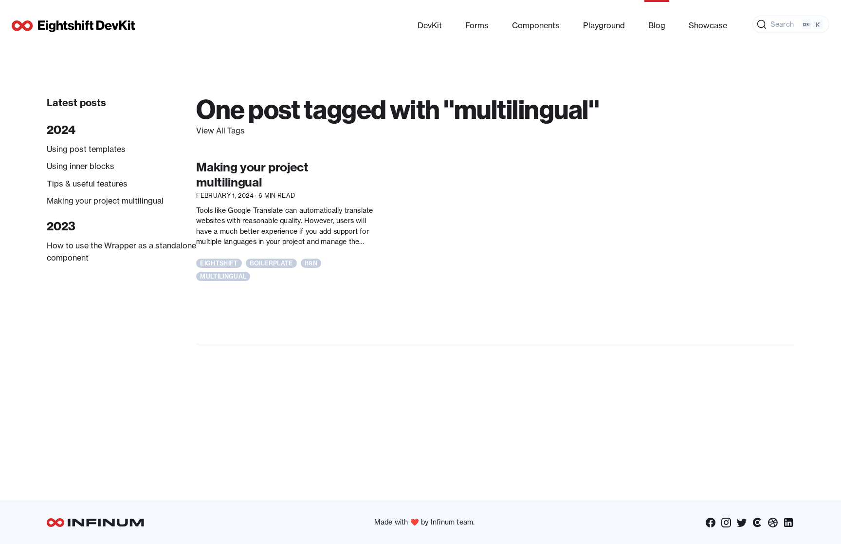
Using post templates (86, 149)
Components (536, 25)
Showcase (708, 25)
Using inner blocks (80, 166)
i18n (311, 263)
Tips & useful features (87, 183)
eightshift (219, 263)
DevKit (430, 25)
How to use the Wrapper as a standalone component (121, 251)
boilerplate (271, 263)
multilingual (223, 276)
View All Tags (220, 130)
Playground (604, 25)
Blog (656, 25)
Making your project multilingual (105, 201)
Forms (477, 25)
